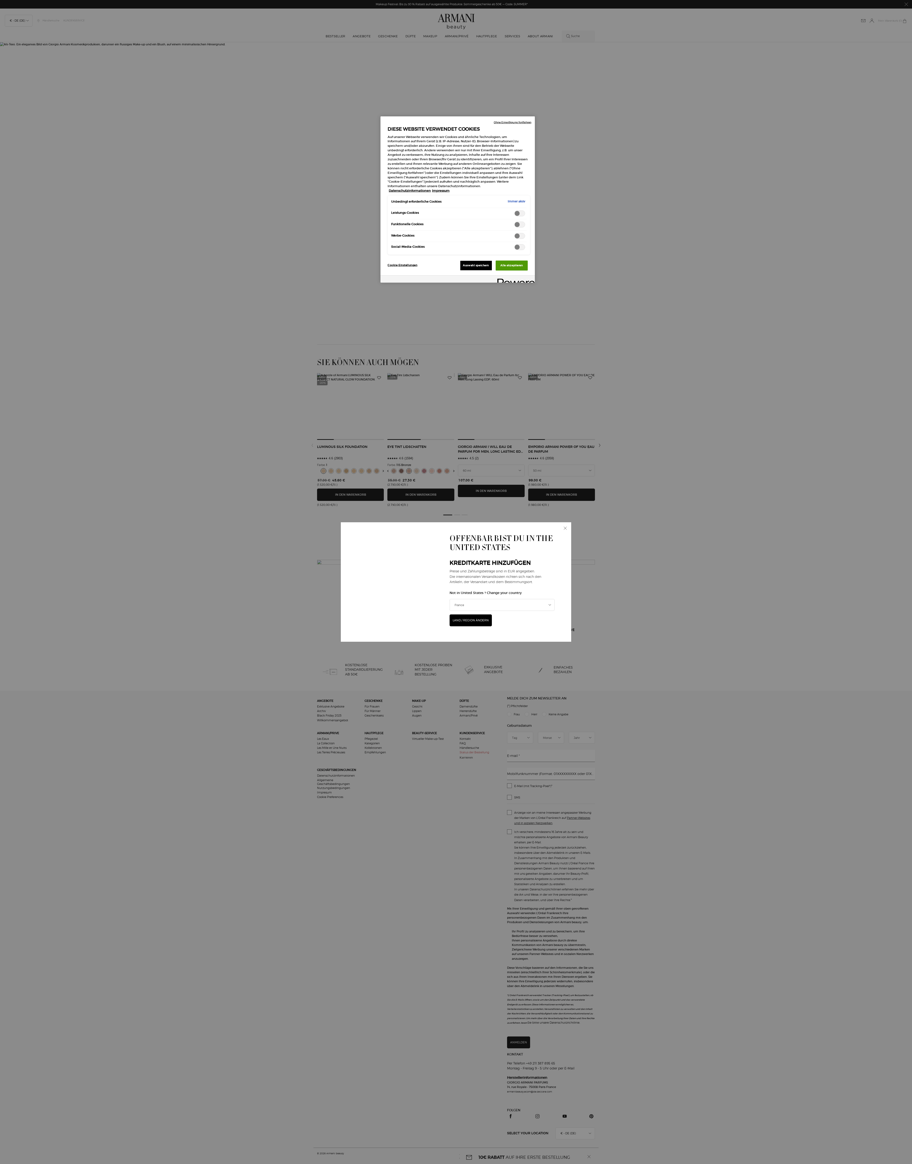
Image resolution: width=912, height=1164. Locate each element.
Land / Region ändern (471, 620)
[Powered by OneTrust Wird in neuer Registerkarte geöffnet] (514, 280)
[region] (457, 199)
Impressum (441, 190)
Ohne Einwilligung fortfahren (512, 122)
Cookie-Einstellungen (402, 265)
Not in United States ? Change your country (486, 593)
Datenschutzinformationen (410, 190)
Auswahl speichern (476, 265)
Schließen (565, 528)
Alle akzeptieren (511, 265)
